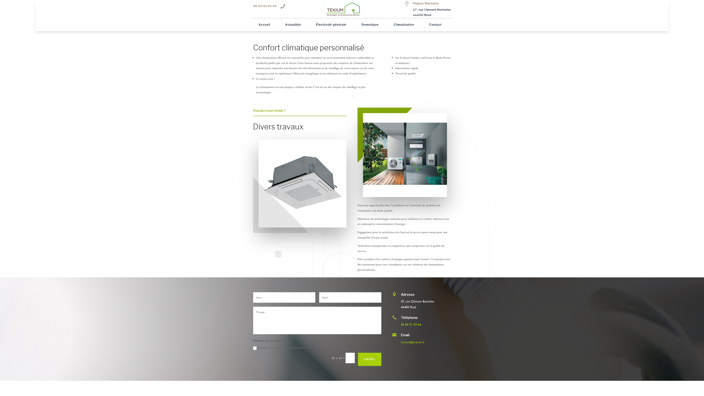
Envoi (369, 359)
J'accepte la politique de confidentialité (282, 347)
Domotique (370, 24)
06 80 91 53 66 (265, 5)
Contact (435, 24)
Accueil (264, 24)
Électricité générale (331, 24)
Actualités (293, 24)
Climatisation (404, 24)
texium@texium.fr (413, 342)
